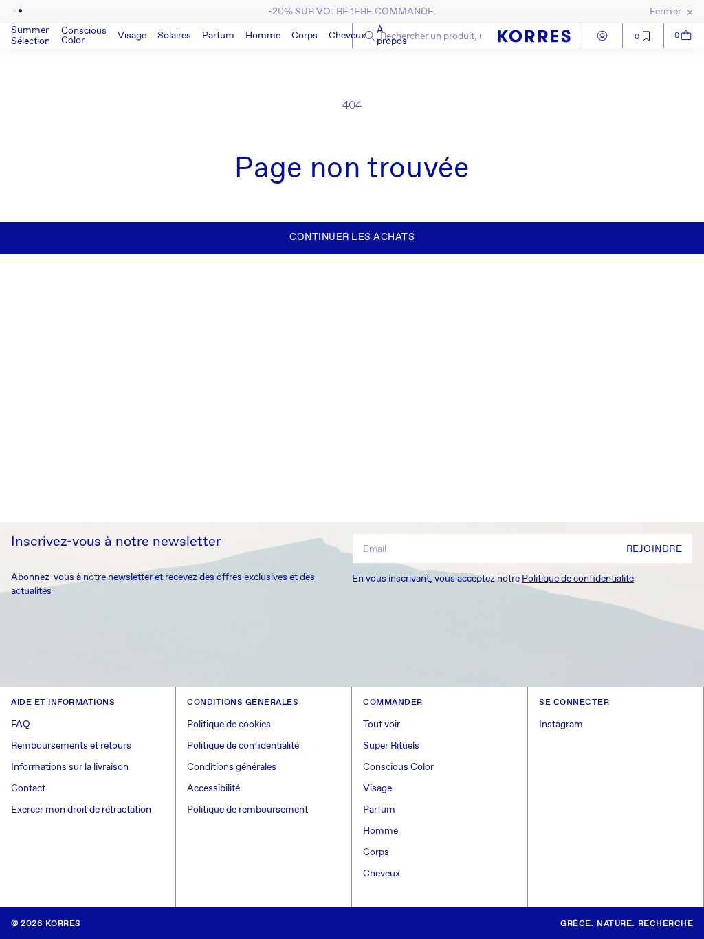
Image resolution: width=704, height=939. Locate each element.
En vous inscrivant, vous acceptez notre (493, 579)
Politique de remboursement (247, 810)
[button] (84, 35)
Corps (305, 35)
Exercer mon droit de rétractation (81, 810)
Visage (132, 35)
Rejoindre (654, 549)
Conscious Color (84, 35)
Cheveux (347, 35)
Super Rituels (391, 746)
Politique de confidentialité (578, 579)
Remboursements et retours (71, 746)
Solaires (174, 35)
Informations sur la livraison (70, 767)
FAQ (20, 724)
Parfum (218, 35)
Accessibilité (213, 788)
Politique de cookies (229, 724)
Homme (262, 35)
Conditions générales (231, 767)
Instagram (561, 724)
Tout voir (381, 724)
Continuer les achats (352, 237)
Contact (28, 788)
